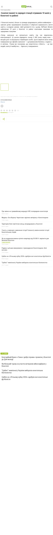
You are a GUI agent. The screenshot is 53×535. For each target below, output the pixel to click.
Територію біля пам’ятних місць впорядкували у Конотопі (22, 224)
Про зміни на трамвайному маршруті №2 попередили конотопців (25, 211)
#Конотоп (3, 102)
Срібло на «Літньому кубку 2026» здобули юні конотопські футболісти (26, 256)
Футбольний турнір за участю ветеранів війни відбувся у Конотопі (24, 365)
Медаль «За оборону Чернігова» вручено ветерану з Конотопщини (25, 218)
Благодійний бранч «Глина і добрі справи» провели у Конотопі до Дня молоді (26, 358)
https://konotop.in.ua (6, 100)
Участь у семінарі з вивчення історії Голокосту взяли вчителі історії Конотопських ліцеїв (25, 231)
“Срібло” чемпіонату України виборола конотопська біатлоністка (24, 263)
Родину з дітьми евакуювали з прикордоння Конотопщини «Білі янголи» (24, 249)
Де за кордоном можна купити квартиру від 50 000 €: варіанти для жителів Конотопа (25, 239)
